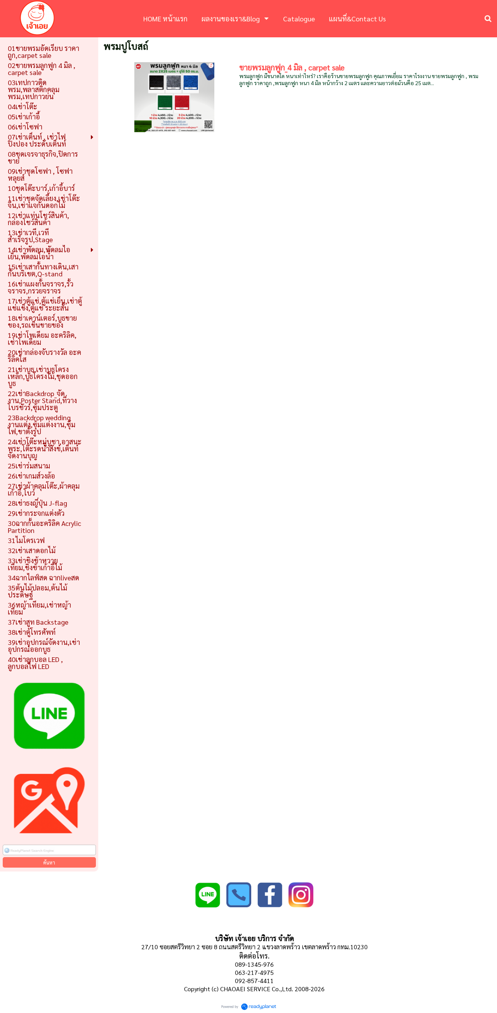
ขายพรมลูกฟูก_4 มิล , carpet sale (291, 67)
